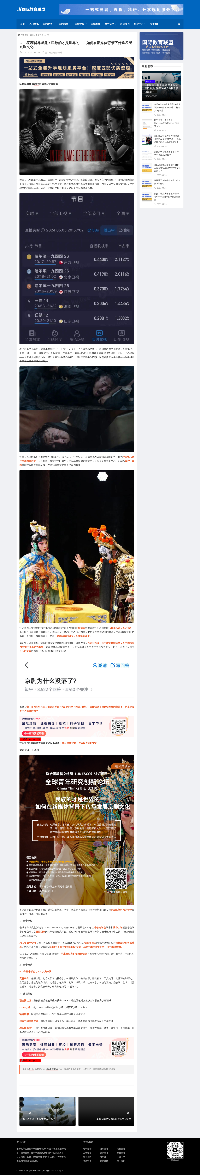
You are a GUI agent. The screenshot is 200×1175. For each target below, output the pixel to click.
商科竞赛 (121, 1149)
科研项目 (125, 24)
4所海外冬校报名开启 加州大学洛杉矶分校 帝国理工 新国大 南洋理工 (167, 107)
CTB (36, 84)
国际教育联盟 (52, 1069)
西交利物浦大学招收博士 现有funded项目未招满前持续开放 (167, 197)
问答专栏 (121, 1157)
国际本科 (95, 24)
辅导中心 (139, 24)
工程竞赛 (87, 1153)
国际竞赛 (47, 24)
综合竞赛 (121, 1153)
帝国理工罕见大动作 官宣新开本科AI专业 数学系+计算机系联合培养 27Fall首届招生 (167, 139)
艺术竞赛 (104, 1153)
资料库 (103, 1157)
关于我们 (154, 24)
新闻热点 (39, 35)
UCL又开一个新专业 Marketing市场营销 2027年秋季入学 (167, 123)
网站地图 (104, 1161)
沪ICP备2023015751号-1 (52, 1170)
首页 (22, 24)
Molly (31, 1069)
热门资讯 (34, 24)
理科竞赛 (87, 1149)
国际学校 (79, 24)
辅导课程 (87, 1157)
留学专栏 (109, 24)
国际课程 (63, 24)
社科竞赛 (104, 1149)
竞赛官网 (87, 1161)
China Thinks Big (54, 927)
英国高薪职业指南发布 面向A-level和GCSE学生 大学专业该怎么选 (167, 168)
